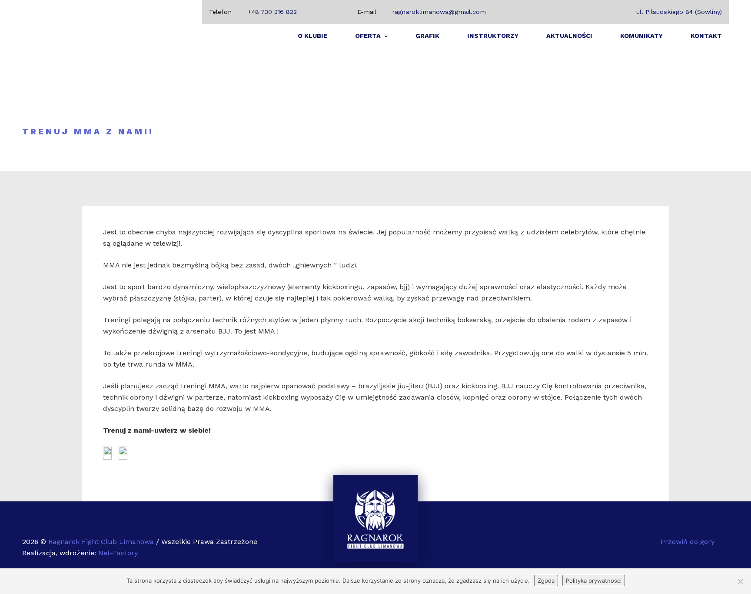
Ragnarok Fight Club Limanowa (102, 541)
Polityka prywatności (593, 580)
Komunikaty (641, 35)
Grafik (427, 35)
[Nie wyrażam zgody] (740, 581)
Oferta (368, 35)
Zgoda (546, 580)
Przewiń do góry (689, 541)
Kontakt (706, 35)
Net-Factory (118, 553)
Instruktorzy (492, 35)
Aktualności (569, 35)
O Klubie (312, 35)
